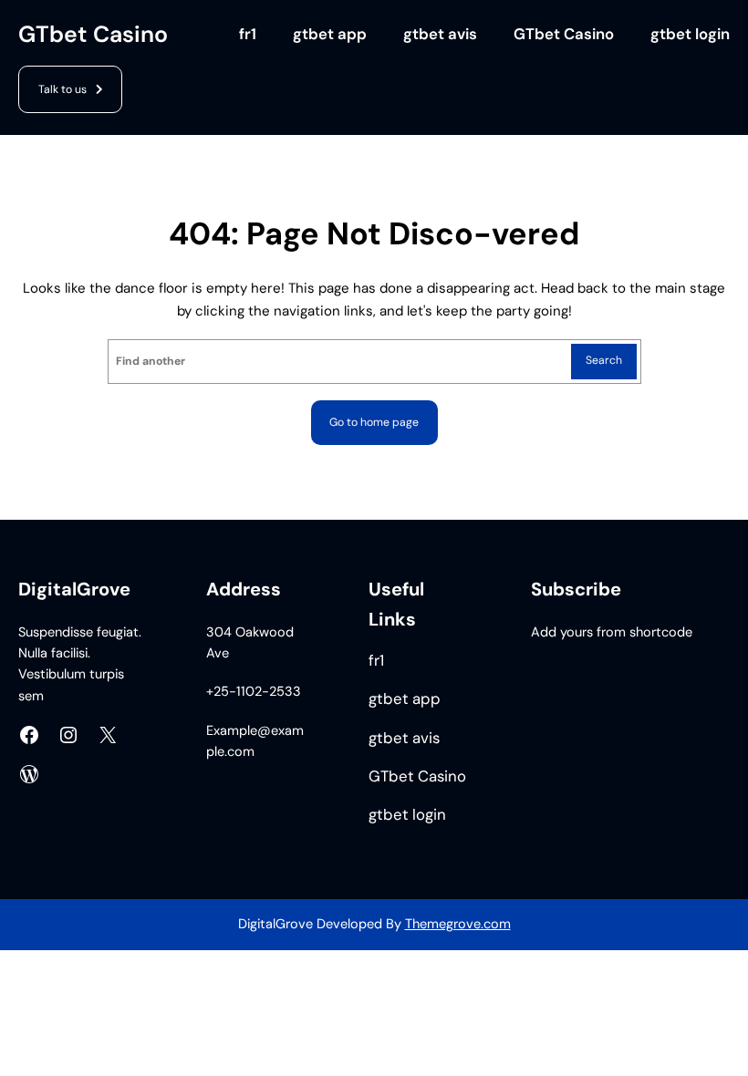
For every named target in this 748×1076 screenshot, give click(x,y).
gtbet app (330, 34)
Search (604, 360)
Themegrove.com (458, 924)
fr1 (247, 34)
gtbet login (690, 34)
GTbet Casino (93, 34)
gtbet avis (440, 34)
